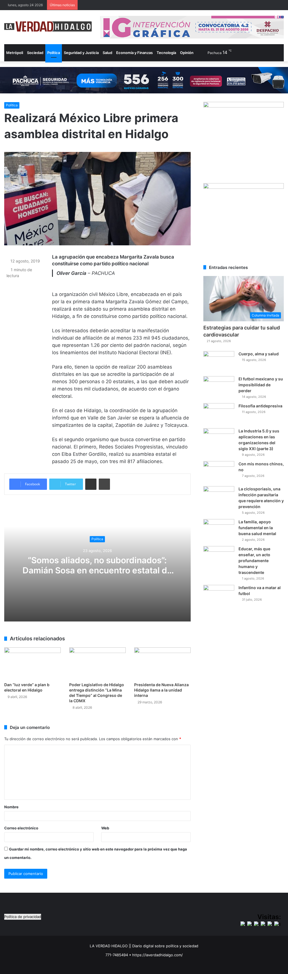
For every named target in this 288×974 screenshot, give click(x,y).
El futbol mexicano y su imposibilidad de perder (260, 384)
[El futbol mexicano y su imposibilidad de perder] (218, 386)
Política (53, 52)
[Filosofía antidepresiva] (218, 413)
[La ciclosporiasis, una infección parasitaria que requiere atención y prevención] (218, 496)
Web (105, 828)
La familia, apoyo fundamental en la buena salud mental (257, 527)
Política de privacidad (22, 916)
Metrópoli (14, 52)
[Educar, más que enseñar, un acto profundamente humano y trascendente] (218, 556)
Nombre (11, 807)
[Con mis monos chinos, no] (218, 471)
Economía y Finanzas (134, 52)
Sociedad (35, 52)
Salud (107, 52)
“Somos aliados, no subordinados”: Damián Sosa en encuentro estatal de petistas (97, 570)
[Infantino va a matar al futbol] (218, 595)
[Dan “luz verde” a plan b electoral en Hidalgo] (32, 663)
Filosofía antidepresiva (260, 405)
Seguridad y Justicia (81, 52)
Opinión (187, 52)
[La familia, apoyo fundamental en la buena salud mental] (218, 529)
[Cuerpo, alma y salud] (218, 361)
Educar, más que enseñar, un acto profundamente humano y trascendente (254, 560)
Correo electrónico (21, 828)
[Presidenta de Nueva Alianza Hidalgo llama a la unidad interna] (162, 663)
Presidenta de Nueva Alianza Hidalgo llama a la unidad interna (161, 690)
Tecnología (166, 52)
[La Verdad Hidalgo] (48, 26)
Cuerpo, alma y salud (258, 353)
